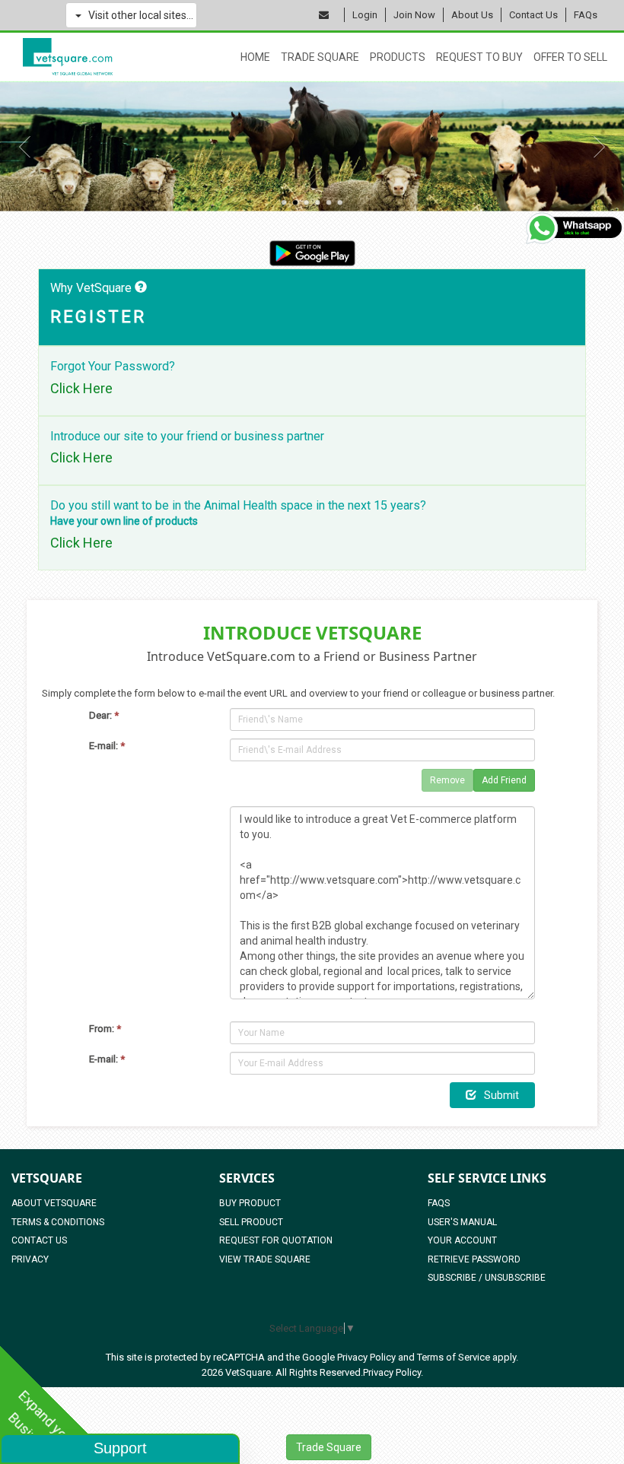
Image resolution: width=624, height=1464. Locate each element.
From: (105, 1028)
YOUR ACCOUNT (462, 1240)
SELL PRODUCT (251, 1222)
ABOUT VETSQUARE (54, 1203)
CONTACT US (39, 1240)
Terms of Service (453, 1357)
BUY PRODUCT (250, 1203)
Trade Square (320, 57)
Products (397, 57)
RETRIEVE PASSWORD (474, 1259)
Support (120, 1448)
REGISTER (98, 317)
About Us (472, 15)
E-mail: (107, 745)
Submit (501, 1095)
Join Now (414, 15)
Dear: (104, 715)
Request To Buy (479, 57)
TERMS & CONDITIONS (57, 1222)
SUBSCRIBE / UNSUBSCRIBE (487, 1277)
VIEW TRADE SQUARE (264, 1259)
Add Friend (504, 780)
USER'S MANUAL (462, 1222)
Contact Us (533, 15)
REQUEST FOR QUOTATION (276, 1240)
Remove (447, 780)
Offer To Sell (570, 57)
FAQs (585, 15)
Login (364, 15)
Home (255, 57)
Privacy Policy (366, 1357)
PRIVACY (30, 1259)
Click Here (81, 388)
